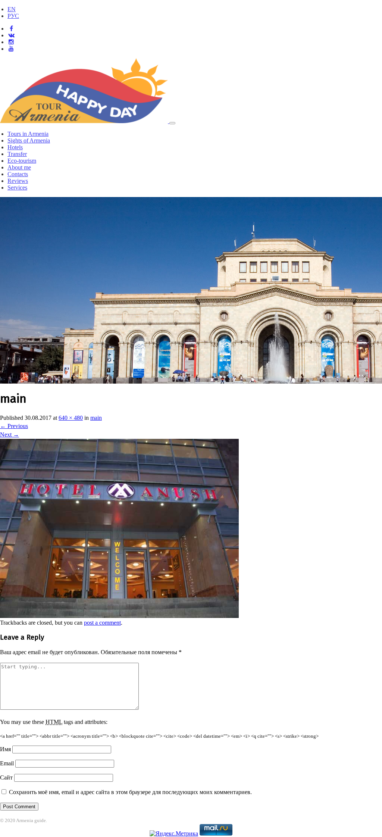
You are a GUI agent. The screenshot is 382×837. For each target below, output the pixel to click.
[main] (119, 616)
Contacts (17, 174)
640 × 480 (71, 418)
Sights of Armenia (28, 140)
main (96, 418)
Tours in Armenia (27, 134)
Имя (5, 749)
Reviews (17, 181)
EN (11, 9)
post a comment (102, 622)
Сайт (6, 777)
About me (19, 167)
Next (9, 434)
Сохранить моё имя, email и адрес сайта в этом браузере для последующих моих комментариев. (130, 792)
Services (17, 187)
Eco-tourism (21, 160)
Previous (14, 426)
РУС (13, 16)
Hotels (15, 147)
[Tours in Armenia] (84, 121)
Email (7, 763)
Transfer (17, 154)
